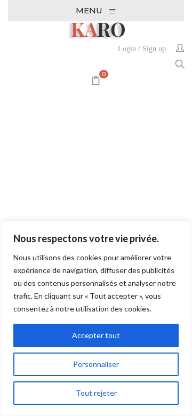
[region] (96, 318)
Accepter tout (96, 335)
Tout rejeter (96, 392)
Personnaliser (96, 364)
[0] (96, 81)
